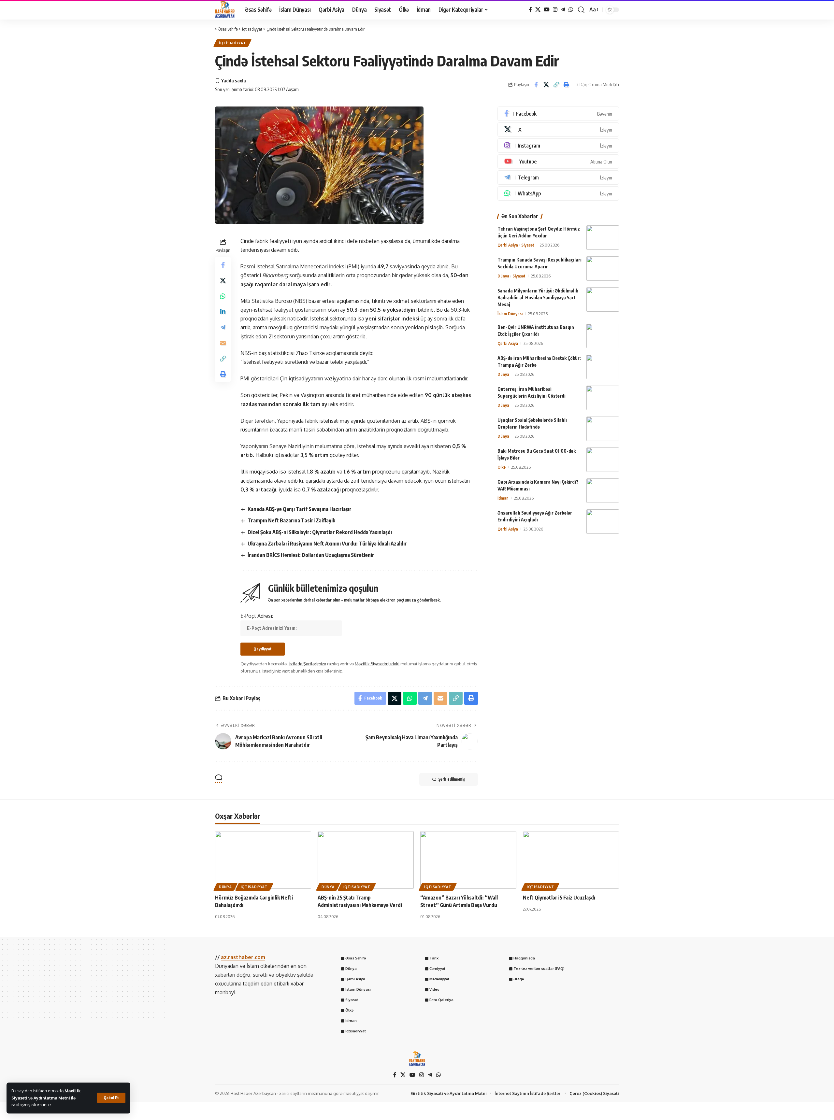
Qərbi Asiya (507, 245)
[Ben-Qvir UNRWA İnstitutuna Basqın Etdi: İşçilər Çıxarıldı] (602, 336)
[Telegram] (563, 9)
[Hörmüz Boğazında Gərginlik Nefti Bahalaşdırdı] (263, 860)
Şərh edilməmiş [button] (452, 779)
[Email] (223, 343)
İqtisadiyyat (232, 43)
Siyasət (527, 245)
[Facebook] (530, 9)
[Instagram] (555, 9)
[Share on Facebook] (535, 84)
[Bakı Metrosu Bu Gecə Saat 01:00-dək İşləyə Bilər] (602, 459)
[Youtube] (558, 161)
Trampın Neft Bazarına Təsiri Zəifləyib (292, 520)
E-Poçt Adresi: (256, 616)
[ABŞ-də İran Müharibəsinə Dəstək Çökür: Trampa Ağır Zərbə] (602, 367)
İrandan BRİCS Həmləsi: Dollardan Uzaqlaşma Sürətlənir (311, 555)
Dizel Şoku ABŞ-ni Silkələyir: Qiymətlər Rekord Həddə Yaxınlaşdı (320, 532)
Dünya (503, 275)
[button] (111, 1098)
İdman (503, 498)
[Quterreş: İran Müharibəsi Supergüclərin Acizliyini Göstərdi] (602, 398)
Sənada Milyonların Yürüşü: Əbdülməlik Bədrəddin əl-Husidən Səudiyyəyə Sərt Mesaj (537, 297)
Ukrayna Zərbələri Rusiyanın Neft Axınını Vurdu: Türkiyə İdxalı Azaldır (327, 543)
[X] (538, 9)
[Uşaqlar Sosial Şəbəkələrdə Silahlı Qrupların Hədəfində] (602, 429)
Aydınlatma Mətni (52, 1097)
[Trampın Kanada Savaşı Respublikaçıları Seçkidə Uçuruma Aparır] (602, 268)
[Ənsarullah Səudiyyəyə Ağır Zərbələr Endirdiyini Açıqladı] (602, 521)
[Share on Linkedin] (223, 312)
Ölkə (501, 467)
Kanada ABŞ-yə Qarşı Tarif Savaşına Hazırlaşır (300, 509)
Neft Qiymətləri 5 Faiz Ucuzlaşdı (559, 897)
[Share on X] (546, 84)
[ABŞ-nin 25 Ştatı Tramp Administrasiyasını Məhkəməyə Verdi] (366, 860)
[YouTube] (546, 9)
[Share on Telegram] (223, 327)
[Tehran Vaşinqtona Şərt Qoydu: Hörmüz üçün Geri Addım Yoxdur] (602, 237)
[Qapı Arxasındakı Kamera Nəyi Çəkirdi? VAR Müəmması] (602, 490)
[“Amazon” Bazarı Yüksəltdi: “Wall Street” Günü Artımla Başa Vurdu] (468, 860)
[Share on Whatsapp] (223, 296)
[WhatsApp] (571, 9)
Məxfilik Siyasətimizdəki (377, 663)
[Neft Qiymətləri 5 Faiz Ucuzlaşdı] (571, 860)
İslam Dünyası (510, 313)
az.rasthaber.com (243, 957)
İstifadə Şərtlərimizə (307, 663)
